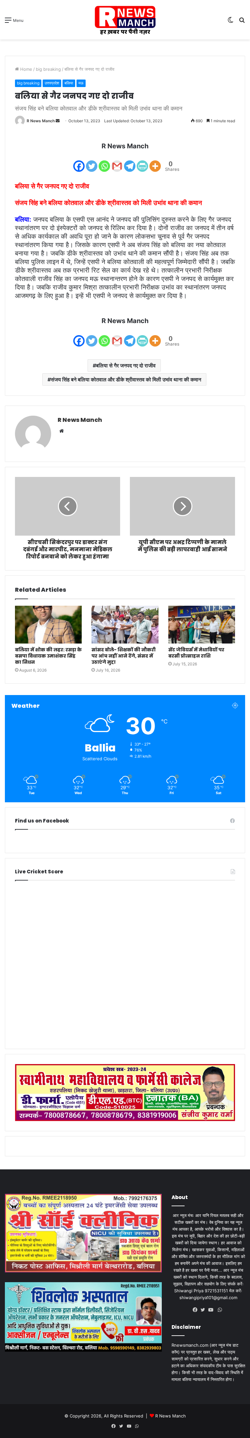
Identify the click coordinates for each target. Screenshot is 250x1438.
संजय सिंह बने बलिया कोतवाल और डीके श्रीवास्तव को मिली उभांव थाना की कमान (126, 379)
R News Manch (41, 120)
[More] (155, 162)
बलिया (68, 83)
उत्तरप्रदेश (52, 83)
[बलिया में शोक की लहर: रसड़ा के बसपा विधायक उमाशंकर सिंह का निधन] (48, 625)
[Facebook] (79, 162)
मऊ (81, 83)
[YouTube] (212, 1310)
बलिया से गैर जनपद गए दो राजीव (126, 365)
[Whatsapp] (104, 162)
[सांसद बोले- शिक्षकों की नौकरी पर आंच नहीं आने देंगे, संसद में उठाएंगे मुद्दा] (124, 625)
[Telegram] (129, 162)
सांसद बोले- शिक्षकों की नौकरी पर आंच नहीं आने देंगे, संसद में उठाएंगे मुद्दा (123, 655)
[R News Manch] (125, 20)
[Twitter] (91, 162)
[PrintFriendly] (142, 162)
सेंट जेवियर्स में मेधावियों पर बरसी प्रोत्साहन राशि (196, 652)
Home (25, 69)
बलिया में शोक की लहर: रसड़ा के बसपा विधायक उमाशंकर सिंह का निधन (48, 655)
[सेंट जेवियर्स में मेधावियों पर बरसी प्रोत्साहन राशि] (201, 625)
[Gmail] (117, 162)
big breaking (48, 69)
